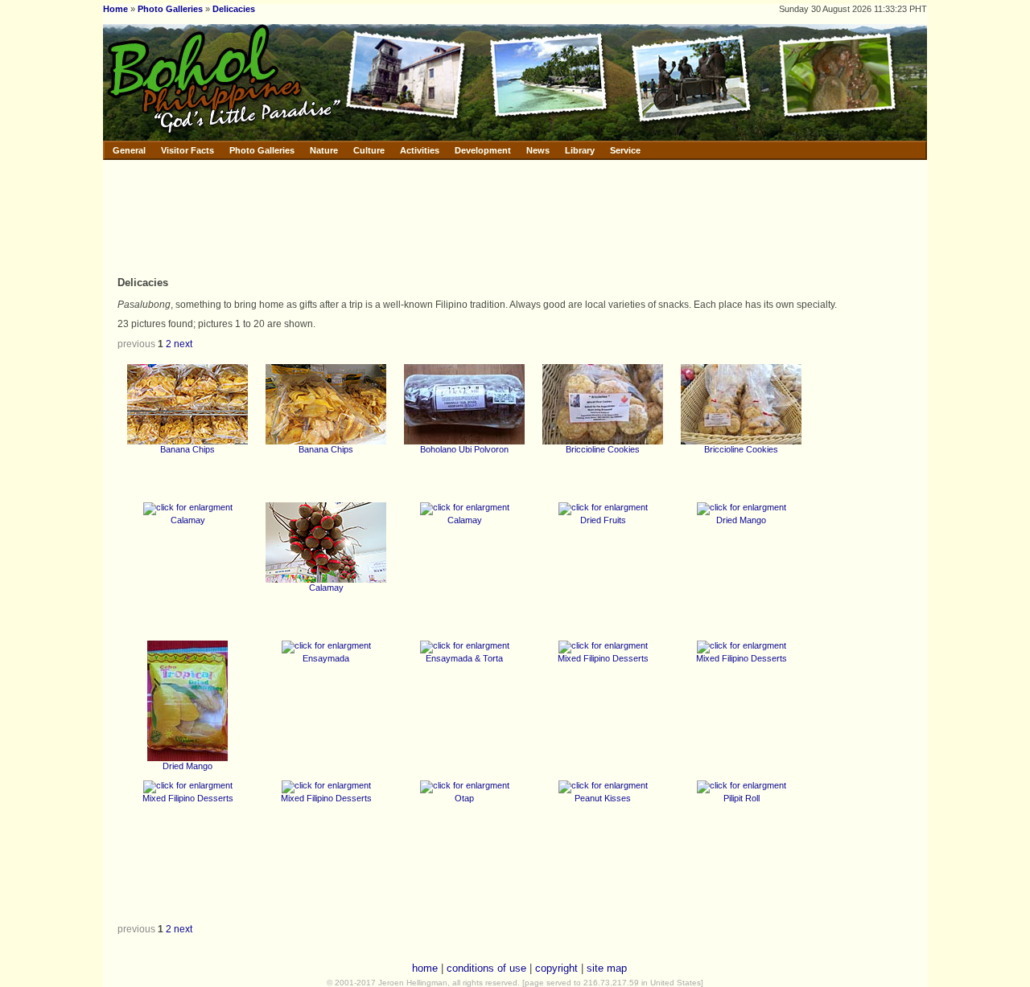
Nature (324, 150)
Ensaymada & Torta (464, 658)
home (425, 968)
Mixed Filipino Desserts (603, 658)
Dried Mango (741, 520)
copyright (556, 968)
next (183, 343)
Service (625, 150)
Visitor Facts (187, 150)
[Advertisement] (440, 217)
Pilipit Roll (741, 798)
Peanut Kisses (603, 798)
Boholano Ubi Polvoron (464, 449)
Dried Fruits (603, 520)
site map (607, 968)
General (129, 150)
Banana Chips (187, 449)
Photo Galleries (170, 9)
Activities (419, 150)
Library (580, 150)
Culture (369, 150)
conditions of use (486, 968)
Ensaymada (326, 658)
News (538, 150)
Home (115, 9)
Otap (464, 798)
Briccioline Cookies (603, 449)
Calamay (188, 520)
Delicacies (233, 9)
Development (483, 150)
